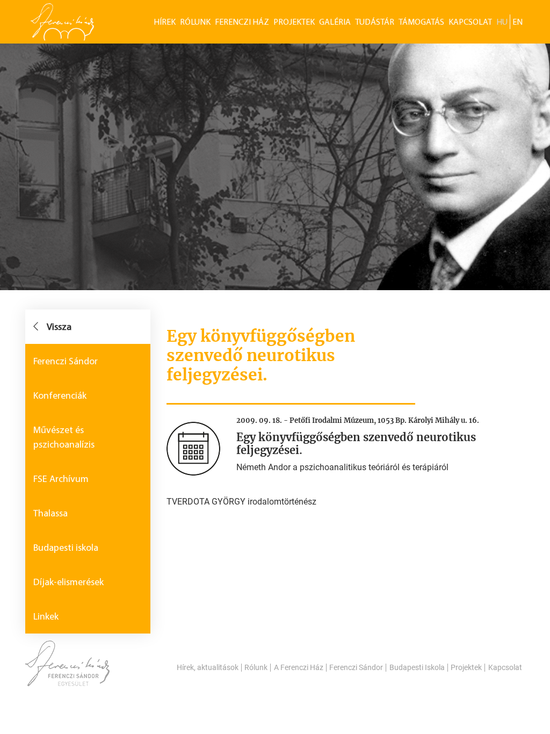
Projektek (294, 22)
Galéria (335, 22)
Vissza (59, 327)
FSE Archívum (61, 479)
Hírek (165, 22)
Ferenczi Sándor (65, 361)
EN (517, 22)
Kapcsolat (470, 22)
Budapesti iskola (65, 547)
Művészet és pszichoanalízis (64, 437)
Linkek (46, 616)
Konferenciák (59, 395)
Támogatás (421, 22)
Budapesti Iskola (417, 667)
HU (502, 22)
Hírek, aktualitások (207, 667)
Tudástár (374, 22)
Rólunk (195, 22)
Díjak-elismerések (68, 582)
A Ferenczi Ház (298, 667)
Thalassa (50, 513)
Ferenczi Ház (242, 22)
